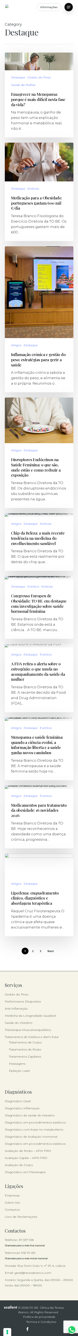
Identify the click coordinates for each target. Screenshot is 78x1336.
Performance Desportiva (23, 1001)
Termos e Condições (41, 1322)
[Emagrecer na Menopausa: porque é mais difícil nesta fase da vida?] (39, 95)
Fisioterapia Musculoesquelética (28, 1030)
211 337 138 (26, 1240)
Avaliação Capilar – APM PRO (26, 1158)
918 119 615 (28, 1253)
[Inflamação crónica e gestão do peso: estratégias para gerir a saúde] (39, 319)
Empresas (12, 1195)
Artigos (16, 345)
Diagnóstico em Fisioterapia (25, 1172)
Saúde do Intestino (18, 1023)
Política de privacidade (39, 1317)
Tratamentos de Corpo (25, 1042)
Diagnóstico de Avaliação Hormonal (31, 1136)
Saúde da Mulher (23, 85)
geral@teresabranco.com (32, 1273)
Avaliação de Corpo (19, 1165)
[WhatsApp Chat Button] (72, 1330)
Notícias (33, 188)
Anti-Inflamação (16, 1008)
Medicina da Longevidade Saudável (30, 1016)
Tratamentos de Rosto (25, 1049)
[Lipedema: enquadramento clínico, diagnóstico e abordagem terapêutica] (39, 895)
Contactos (12, 1209)
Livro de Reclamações (21, 1217)
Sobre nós (12, 1202)
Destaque (18, 77)
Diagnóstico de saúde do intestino (30, 1115)
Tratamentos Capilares (25, 1056)
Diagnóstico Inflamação (22, 1108)
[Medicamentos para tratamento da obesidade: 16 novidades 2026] (39, 816)
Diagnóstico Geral (18, 1101)
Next (50, 951)
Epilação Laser (19, 1071)
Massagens (17, 1064)
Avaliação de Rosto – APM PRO (28, 1151)
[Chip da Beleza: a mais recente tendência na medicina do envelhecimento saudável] (39, 542)
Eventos (33, 586)
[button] (68, 7)
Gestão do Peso (39, 77)
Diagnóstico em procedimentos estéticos (35, 1122)
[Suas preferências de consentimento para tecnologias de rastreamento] (7, 1332)
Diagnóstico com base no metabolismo (34, 1129)
